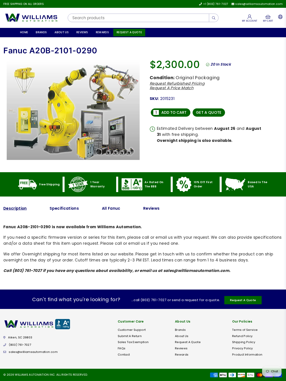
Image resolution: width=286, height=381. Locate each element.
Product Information (247, 354)
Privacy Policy (242, 348)
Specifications (64, 208)
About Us (62, 32)
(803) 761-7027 (20, 345)
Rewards (102, 32)
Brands (41, 32)
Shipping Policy (243, 342)
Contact (124, 354)
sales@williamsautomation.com (259, 4)
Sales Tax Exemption (133, 342)
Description (15, 208)
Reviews (82, 32)
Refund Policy (242, 336)
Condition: (162, 78)
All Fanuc (111, 208)
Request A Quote (129, 32)
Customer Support (132, 330)
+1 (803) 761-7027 (215, 4)
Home (24, 32)
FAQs (121, 348)
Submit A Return (130, 336)
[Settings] (279, 18)
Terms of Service (245, 330)
